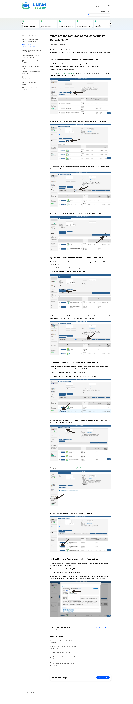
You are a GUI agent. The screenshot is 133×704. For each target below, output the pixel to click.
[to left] (22, 23)
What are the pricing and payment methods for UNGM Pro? (31, 56)
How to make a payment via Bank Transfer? (31, 61)
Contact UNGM (103, 677)
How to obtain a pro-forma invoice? (29, 83)
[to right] (110, 23)
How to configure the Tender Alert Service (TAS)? (31, 51)
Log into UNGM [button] (107, 6)
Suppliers (35, 15)
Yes (99, 627)
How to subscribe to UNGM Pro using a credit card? (31, 67)
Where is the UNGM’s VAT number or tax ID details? (32, 78)
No (107, 627)
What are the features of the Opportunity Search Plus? (30, 45)
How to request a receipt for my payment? (31, 88)
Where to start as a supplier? (61, 653)
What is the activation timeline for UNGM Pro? (31, 72)
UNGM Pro (41, 15)
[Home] (34, 5)
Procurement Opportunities (66, 73)
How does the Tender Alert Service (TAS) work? (62, 664)
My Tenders (79, 468)
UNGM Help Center (26, 15)
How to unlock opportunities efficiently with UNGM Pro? (30, 40)
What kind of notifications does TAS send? (62, 658)
